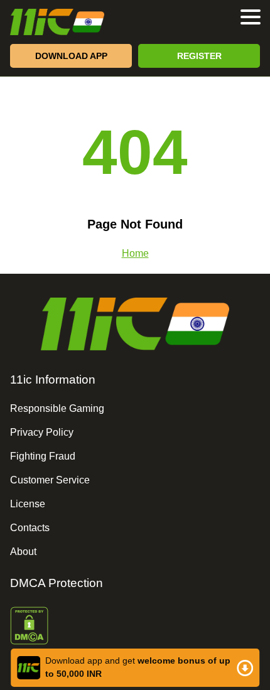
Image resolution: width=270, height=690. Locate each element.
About (23, 551)
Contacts (30, 527)
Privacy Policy (41, 432)
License (27, 504)
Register (199, 56)
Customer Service (50, 480)
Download (135, 668)
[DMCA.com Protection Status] (135, 627)
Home (135, 253)
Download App (71, 56)
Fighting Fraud (42, 456)
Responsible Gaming (57, 408)
